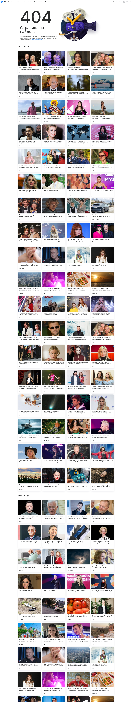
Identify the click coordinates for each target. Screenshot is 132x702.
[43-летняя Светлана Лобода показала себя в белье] (29, 185)
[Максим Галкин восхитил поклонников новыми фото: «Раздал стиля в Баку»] (53, 185)
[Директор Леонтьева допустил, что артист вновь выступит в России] (53, 455)
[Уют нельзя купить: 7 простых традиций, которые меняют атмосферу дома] (53, 528)
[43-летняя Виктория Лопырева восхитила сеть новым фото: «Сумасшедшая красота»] (29, 381)
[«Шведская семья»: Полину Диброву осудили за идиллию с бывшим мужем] (53, 160)
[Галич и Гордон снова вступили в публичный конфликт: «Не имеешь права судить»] (29, 553)
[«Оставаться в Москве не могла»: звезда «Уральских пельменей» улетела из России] (102, 683)
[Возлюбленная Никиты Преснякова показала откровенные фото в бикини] (53, 307)
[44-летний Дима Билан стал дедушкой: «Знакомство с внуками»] (29, 136)
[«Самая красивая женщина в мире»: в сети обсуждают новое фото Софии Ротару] (29, 307)
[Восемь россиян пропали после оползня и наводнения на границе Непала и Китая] (29, 283)
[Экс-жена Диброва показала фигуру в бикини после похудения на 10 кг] (102, 258)
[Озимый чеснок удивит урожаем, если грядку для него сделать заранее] (102, 479)
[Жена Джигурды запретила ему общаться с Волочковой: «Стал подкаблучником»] (102, 62)
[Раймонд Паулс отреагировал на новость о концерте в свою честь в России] (53, 609)
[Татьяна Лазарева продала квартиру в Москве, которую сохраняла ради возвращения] (102, 634)
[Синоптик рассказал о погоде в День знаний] (29, 356)
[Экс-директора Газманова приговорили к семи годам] (29, 528)
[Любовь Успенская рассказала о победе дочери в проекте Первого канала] (102, 381)
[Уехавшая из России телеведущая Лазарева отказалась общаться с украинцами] (78, 258)
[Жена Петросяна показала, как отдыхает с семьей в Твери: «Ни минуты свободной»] (102, 160)
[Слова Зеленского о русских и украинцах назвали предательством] (29, 609)
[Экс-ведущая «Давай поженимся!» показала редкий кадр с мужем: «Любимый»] (29, 62)
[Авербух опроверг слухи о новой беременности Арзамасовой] (78, 381)
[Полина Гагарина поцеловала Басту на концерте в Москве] (78, 504)
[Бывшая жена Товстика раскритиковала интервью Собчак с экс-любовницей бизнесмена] (29, 683)
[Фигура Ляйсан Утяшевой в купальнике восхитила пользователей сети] (53, 479)
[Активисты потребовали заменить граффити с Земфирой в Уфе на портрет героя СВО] (53, 381)
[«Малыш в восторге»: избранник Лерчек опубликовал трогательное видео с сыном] (53, 504)
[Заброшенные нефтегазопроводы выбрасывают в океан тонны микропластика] (29, 430)
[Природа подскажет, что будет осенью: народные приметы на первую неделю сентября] (78, 185)
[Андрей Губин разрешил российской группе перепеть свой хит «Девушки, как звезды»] (78, 406)
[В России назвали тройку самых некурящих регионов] (29, 406)
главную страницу (36, 39)
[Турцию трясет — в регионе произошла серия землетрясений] (78, 136)
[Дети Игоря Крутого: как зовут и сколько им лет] (53, 86)
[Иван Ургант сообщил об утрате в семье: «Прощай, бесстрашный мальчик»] (78, 609)
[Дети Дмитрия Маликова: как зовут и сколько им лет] (102, 658)
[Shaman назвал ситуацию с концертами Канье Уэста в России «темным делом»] (102, 430)
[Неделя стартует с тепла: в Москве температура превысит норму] (78, 577)
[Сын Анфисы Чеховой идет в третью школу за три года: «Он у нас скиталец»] (29, 160)
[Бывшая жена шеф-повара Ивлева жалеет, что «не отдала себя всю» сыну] (29, 86)
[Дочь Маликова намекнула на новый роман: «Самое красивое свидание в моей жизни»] (29, 332)
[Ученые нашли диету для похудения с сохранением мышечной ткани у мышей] (78, 283)
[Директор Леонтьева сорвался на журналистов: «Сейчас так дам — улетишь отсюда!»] (102, 455)
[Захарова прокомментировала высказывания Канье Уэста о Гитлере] (53, 136)
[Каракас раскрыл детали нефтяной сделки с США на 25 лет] (102, 283)
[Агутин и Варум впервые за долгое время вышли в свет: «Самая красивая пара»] (102, 234)
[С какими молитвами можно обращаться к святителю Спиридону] (53, 111)
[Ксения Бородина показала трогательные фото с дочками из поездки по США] (29, 504)
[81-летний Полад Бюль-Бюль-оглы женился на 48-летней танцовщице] (29, 634)
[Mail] (2, 2)
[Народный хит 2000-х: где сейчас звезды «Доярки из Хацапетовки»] (53, 356)
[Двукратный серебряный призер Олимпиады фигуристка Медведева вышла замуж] (78, 356)
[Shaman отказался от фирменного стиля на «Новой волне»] (53, 683)
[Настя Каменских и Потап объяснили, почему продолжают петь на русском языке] (78, 430)
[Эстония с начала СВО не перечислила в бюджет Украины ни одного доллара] (78, 634)
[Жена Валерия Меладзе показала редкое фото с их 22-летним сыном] (53, 658)
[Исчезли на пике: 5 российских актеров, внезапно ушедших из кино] (53, 209)
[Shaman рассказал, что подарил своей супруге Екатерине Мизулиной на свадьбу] (53, 62)
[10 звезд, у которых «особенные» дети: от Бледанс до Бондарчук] (78, 307)
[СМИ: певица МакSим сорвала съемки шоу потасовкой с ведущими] (53, 283)
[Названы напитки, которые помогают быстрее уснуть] (29, 658)
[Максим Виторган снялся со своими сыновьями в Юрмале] (78, 332)
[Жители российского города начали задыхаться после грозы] (78, 658)
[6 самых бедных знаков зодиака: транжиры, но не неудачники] (78, 553)
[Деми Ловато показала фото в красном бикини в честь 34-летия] (78, 528)
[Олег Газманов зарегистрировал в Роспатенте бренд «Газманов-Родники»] (53, 553)
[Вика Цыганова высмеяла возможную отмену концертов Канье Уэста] (53, 234)
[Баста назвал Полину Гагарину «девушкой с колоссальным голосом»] (102, 307)
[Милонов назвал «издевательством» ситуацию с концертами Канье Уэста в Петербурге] (102, 609)
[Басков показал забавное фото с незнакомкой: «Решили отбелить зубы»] (78, 455)
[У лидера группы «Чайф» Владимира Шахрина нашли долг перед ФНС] (102, 504)
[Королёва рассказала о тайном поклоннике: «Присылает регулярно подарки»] (78, 111)
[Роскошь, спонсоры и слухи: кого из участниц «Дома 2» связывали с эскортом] (102, 577)
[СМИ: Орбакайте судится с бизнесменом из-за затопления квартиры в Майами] (29, 455)
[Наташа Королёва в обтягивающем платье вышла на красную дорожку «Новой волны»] (78, 62)
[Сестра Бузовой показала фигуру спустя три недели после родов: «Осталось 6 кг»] (53, 577)
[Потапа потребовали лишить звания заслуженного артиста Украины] (78, 160)
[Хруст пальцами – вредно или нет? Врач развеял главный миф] (29, 258)
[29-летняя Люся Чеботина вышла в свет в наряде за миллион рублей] (102, 185)
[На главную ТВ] (4, 2)
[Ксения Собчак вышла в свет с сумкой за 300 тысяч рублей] (102, 553)
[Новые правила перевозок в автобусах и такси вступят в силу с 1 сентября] (78, 479)
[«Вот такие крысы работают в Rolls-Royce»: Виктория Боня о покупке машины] (53, 634)
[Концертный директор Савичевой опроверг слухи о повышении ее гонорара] (78, 234)
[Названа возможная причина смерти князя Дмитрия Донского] (78, 86)
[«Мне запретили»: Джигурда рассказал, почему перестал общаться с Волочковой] (102, 332)
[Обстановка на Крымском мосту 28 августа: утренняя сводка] (102, 86)
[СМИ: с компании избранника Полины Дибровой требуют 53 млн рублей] (29, 234)
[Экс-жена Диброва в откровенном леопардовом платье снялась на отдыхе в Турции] (102, 111)
